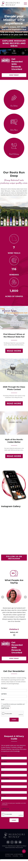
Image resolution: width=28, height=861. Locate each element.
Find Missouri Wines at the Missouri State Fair (14, 335)
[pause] (14, 644)
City (2, 793)
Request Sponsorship (10, 856)
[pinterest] (15, 851)
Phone (2, 776)
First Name (4, 697)
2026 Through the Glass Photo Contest (14, 388)
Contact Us (4, 855)
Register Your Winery (21, 855)
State (2, 799)
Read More (14, 350)
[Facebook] (7, 851)
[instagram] (12, 851)
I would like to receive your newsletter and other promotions (14, 813)
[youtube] (20, 851)
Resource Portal (19, 856)
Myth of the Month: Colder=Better (14, 440)
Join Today (14, 75)
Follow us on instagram (14, 557)
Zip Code (3, 805)
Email (2, 709)
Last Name (4, 703)
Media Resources (12, 855)
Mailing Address (5, 788)
